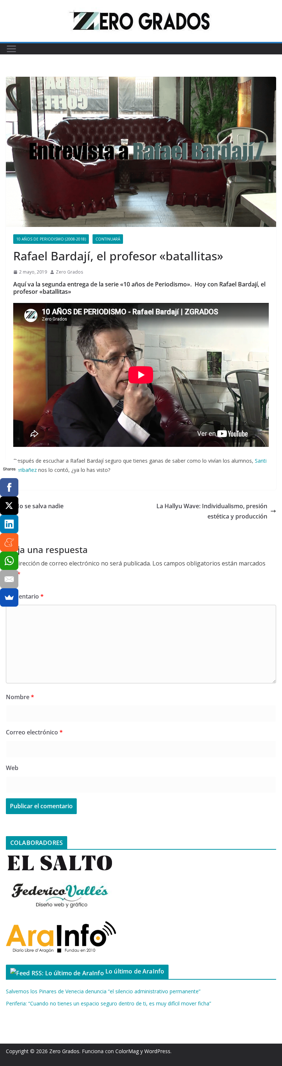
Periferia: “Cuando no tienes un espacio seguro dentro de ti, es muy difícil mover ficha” (108, 1003)
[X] (9, 505)
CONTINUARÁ (107, 239)
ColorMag (127, 1051)
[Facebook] (9, 487)
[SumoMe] (9, 597)
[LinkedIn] (9, 524)
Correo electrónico (34, 732)
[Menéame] (9, 542)
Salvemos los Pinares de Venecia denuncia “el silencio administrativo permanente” (103, 991)
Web (12, 768)
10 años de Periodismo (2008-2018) (51, 239)
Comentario (25, 596)
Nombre (20, 697)
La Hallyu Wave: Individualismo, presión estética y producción (211, 511)
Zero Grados (69, 272)
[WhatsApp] (9, 561)
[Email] (9, 579)
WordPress (157, 1051)
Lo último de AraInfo (134, 971)
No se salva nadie (39, 506)
